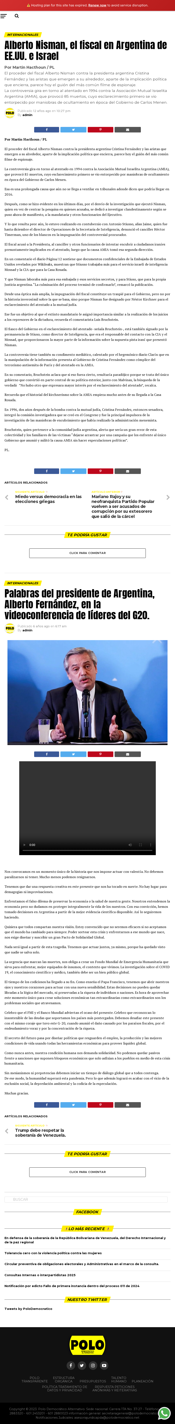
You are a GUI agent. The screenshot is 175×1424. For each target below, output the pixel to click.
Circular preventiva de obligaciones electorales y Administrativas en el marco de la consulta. (81, 1264)
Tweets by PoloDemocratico (28, 1309)
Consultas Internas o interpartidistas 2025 (40, 1275)
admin (27, 115)
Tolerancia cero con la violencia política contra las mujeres (53, 1253)
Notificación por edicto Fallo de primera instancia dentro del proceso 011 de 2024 (72, 1286)
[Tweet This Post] (73, 129)
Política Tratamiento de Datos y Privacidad (64, 1388)
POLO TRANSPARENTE (35, 1379)
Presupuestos (93, 1381)
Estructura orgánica (63, 1379)
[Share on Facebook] (46, 129)
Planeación (142, 1381)
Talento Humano (119, 1379)
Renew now (97, 5)
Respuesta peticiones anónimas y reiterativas (114, 1388)
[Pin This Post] (100, 129)
